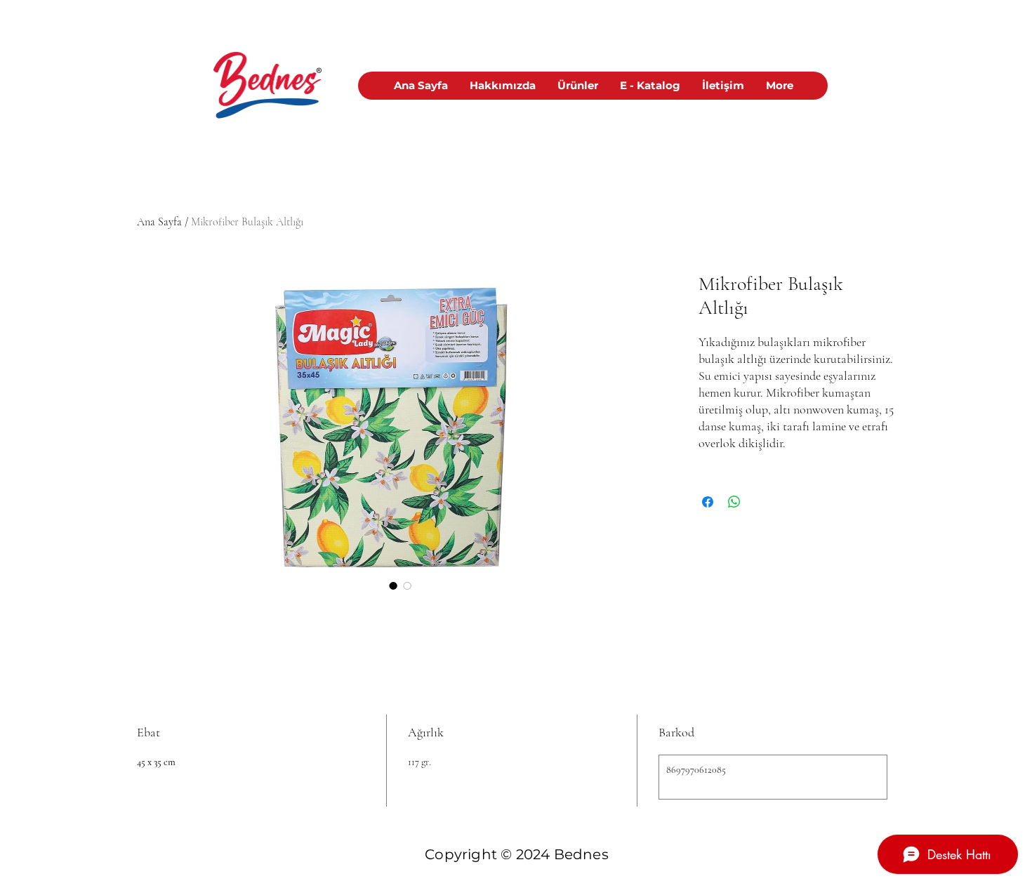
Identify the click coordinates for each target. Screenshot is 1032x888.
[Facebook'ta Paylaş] (707, 501)
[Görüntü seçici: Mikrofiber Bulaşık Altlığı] (393, 585)
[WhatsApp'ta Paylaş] (734, 501)
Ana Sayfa (159, 222)
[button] (577, 86)
